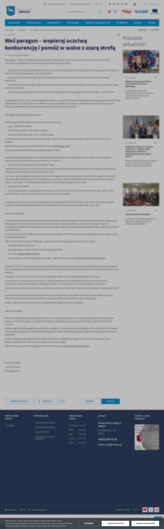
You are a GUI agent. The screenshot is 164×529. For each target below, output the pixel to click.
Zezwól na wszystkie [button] (145, 523)
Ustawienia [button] (89, 523)
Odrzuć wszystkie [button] (115, 523)
